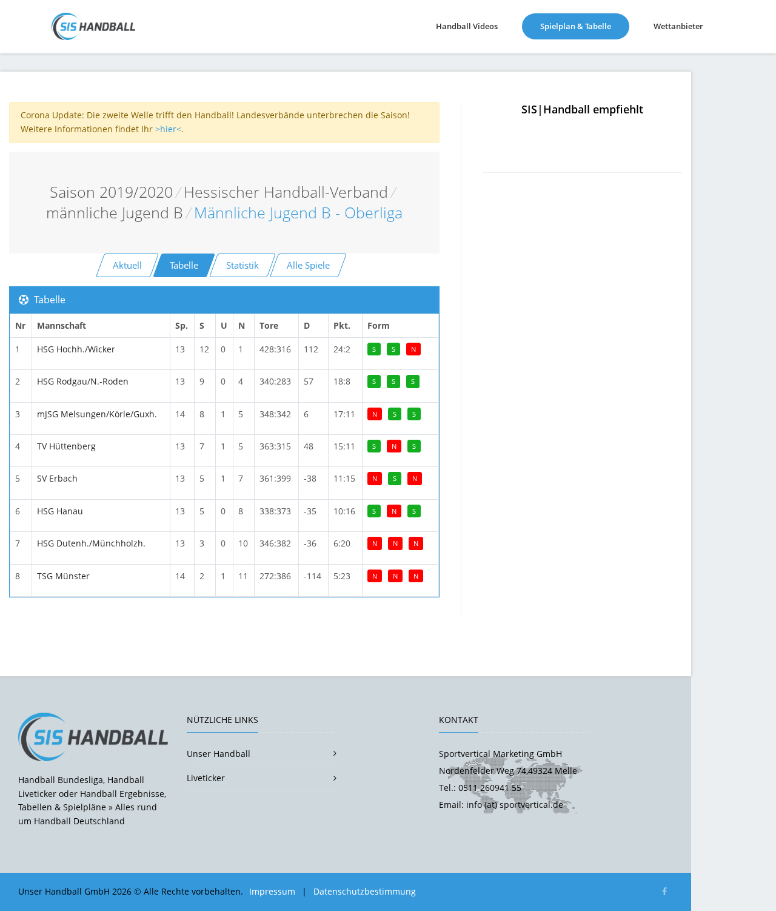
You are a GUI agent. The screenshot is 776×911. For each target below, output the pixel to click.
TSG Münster (63, 576)
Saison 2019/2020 (111, 192)
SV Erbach (57, 478)
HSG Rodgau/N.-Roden (83, 381)
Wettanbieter (678, 26)
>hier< (168, 129)
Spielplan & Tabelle (584, 26)
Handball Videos (467, 26)
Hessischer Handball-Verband (286, 192)
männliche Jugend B (114, 213)
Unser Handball (218, 753)
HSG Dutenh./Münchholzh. (91, 543)
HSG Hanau (60, 511)
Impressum (272, 891)
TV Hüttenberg (66, 446)
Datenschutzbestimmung (364, 891)
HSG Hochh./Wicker (76, 349)
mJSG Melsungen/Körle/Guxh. (97, 414)
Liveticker (206, 778)
